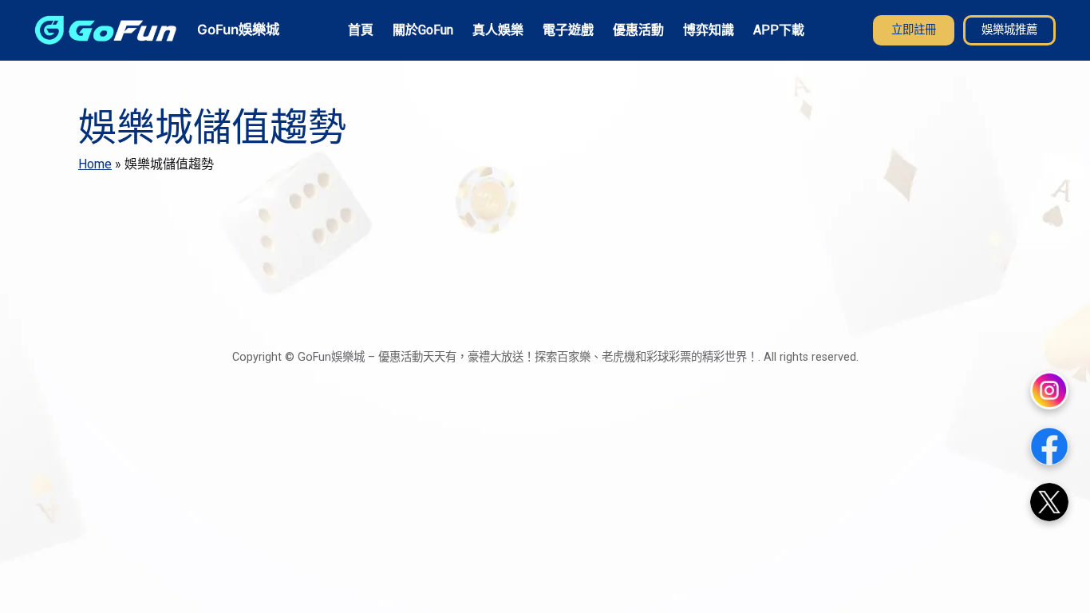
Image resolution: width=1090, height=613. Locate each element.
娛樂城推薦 (1009, 30)
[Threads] (1049, 502)
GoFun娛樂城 (238, 29)
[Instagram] (1049, 390)
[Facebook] (1049, 446)
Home (95, 164)
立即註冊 (913, 30)
